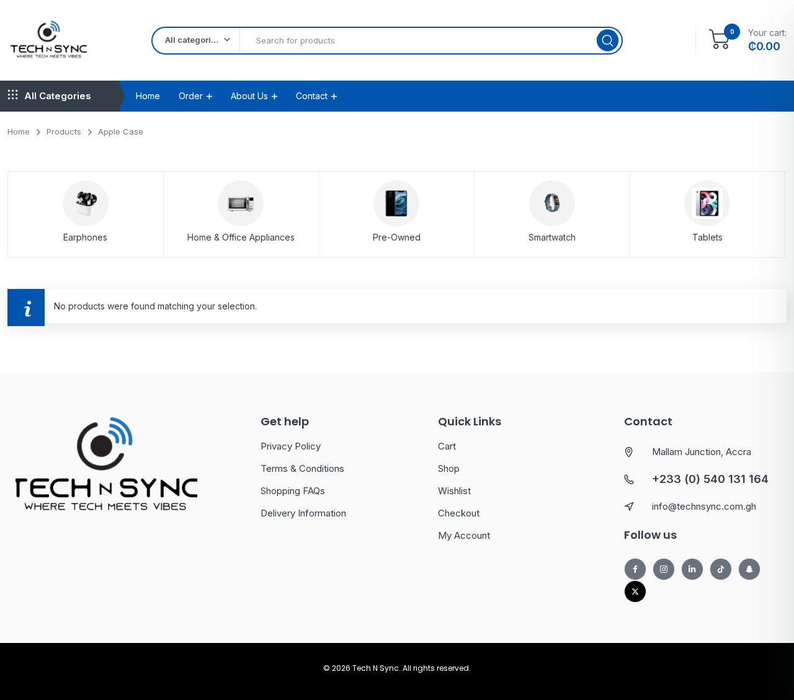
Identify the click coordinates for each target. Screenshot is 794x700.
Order (191, 96)
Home (148, 96)
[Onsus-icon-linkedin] (692, 569)
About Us (249, 96)
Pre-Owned (397, 237)
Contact (312, 96)
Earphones (85, 237)
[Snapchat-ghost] (749, 569)
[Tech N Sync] (49, 40)
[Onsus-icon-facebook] (635, 569)
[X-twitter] (635, 591)
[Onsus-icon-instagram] (664, 569)
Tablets (707, 237)
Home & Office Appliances (241, 237)
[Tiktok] (721, 569)
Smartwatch (552, 237)
